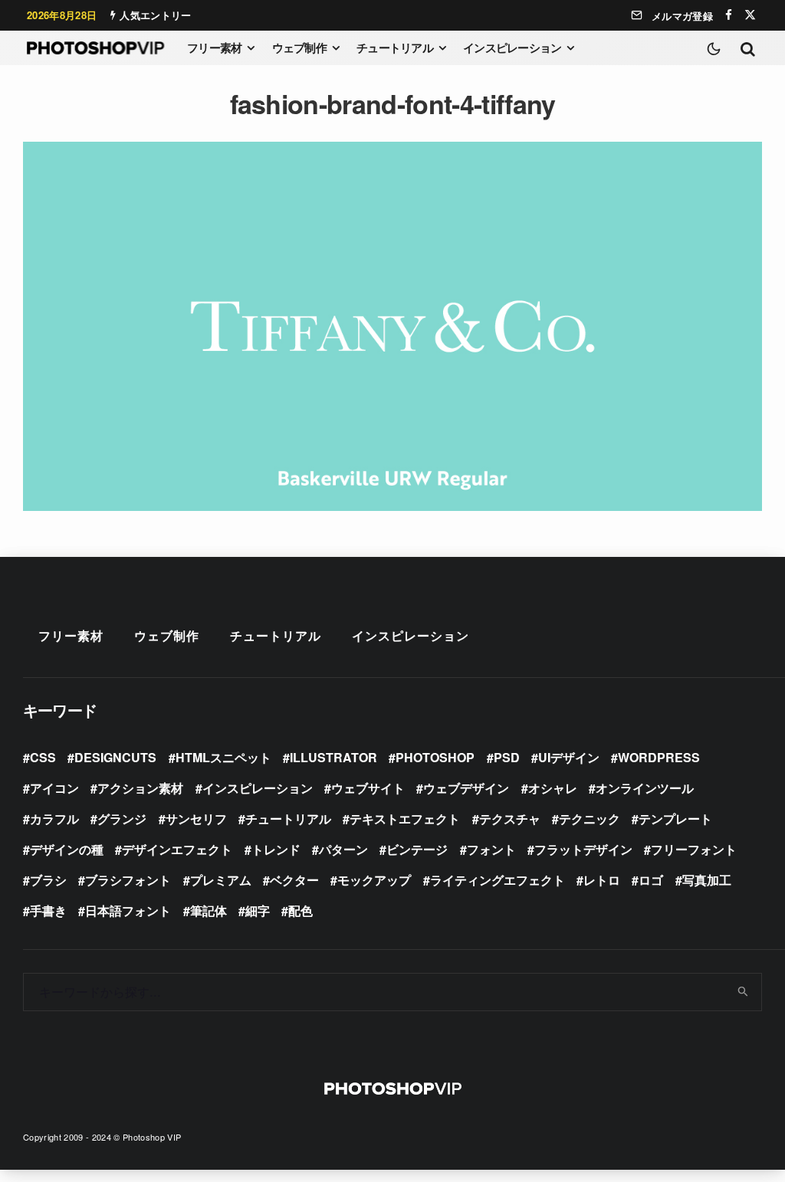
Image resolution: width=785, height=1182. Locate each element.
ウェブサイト (368, 788)
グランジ (121, 818)
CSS (43, 757)
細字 (257, 910)
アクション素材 (140, 788)
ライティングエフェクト (497, 880)
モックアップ (374, 880)
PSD (507, 757)
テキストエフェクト (405, 818)
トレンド (276, 849)
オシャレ (552, 788)
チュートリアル (394, 47)
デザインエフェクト (177, 849)
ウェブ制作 (299, 47)
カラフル (54, 818)
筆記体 (208, 910)
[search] (743, 992)
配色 (300, 910)
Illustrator (333, 757)
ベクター (294, 880)
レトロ (601, 880)
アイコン (54, 788)
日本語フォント (128, 910)
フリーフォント (694, 849)
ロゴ (651, 880)
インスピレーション (512, 47)
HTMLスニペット (223, 757)
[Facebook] (728, 15)
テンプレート (675, 818)
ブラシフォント (128, 880)
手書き (48, 910)
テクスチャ (509, 818)
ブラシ (48, 880)
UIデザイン (568, 757)
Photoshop (435, 757)
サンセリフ (196, 818)
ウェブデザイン (466, 788)
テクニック (589, 818)
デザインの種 (66, 849)
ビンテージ (417, 849)
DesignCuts (115, 757)
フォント (491, 849)
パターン (343, 849)
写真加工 (706, 880)
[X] (750, 15)
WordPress (659, 757)
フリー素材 (214, 47)
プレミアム (220, 880)
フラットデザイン (583, 849)
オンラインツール (645, 788)
